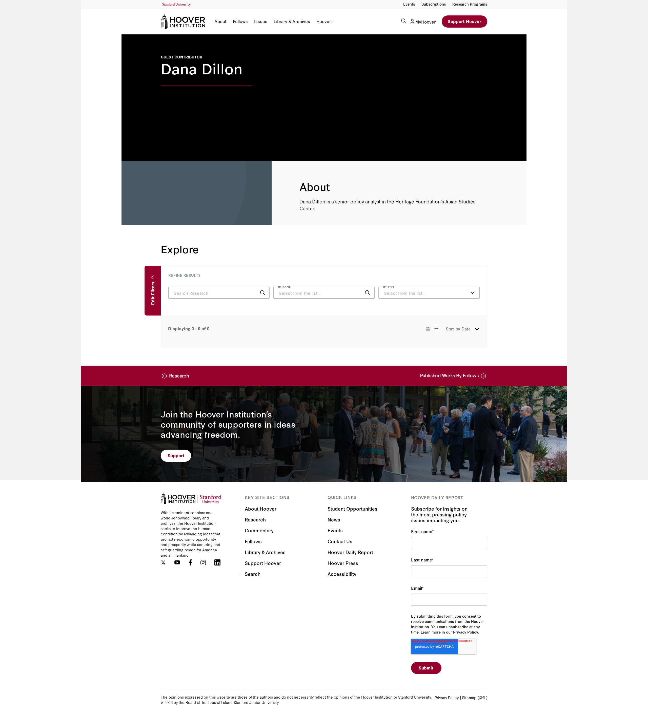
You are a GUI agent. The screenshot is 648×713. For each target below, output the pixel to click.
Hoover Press (343, 562)
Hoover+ (324, 21)
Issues (260, 21)
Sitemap (469, 697)
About (220, 21)
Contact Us (340, 541)
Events (409, 4)
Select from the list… (405, 293)
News (334, 519)
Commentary (259, 530)
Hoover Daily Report (350, 552)
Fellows (240, 21)
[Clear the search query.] (360, 293)
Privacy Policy (447, 697)
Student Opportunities (352, 508)
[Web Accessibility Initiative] (176, 4)
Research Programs (469, 4)
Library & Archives (292, 21)
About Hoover (260, 508)
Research (255, 519)
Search (252, 573)
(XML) (482, 697)
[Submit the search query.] (262, 293)
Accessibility (342, 573)
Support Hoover (464, 21)
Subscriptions (433, 4)
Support (176, 455)
